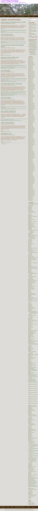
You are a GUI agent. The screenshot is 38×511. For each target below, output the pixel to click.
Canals (30, 241)
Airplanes (31, 205)
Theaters (30, 464)
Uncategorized (31, 479)
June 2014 (31, 185)
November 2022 (32, 86)
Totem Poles (31, 467)
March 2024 (31, 70)
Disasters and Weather (33, 262)
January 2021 (31, 104)
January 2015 (31, 178)
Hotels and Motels (32, 308)
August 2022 (31, 89)
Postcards (25, 67)
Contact (8, 16)
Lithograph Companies (33, 330)
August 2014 (31, 183)
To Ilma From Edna (6, 97)
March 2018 (31, 138)
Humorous (31, 310)
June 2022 (31, 91)
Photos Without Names (33, 370)
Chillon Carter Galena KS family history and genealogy (11, 65)
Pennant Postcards (32, 365)
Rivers (30, 411)
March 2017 (31, 150)
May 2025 (31, 60)
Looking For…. (29, 16)
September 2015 (32, 169)
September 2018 (32, 131)
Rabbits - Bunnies (6, 108)
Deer (30, 261)
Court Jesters (31, 256)
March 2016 (31, 163)
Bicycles (30, 218)
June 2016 (31, 160)
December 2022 (32, 85)
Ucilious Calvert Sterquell (7, 122)
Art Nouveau (31, 211)
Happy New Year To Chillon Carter (10, 57)
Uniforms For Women (32, 481)
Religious (31, 408)
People (12, 32)
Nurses (30, 356)
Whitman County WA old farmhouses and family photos (9, 93)
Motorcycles (31, 348)
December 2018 (32, 128)
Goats (30, 296)
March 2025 (31, 62)
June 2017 (31, 147)
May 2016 (31, 161)
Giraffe (30, 295)
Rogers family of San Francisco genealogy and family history (11, 106)
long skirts (2, 92)
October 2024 (31, 63)
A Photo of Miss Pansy (7, 34)
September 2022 (32, 88)
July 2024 (31, 66)
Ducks (30, 270)
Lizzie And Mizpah (5, 70)
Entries (31, 502)
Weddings (31, 491)
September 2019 (32, 121)
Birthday (30, 222)
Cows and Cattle (32, 258)
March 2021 (31, 102)
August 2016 (31, 158)
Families (5, 94)
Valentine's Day (32, 484)
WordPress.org (31, 504)
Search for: (30, 18)
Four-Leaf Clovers (32, 288)
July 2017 (31, 146)
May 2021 (31, 100)
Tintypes (30, 465)
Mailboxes (31, 335)
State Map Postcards (32, 430)
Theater (30, 463)
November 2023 (32, 74)
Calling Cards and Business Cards (9, 120)
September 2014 (32, 182)
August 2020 (31, 109)
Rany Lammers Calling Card (8, 111)
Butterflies (31, 234)
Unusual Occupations (33, 483)
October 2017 (31, 143)
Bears (30, 217)
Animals (5, 67)
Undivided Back (32, 480)
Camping (30, 240)
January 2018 (31, 140)
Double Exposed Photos (33, 268)
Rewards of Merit (32, 410)
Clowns (30, 254)
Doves (30, 269)
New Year (18, 67)
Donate (12, 16)
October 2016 (31, 156)
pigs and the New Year (12, 66)
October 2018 (31, 130)
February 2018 (31, 139)
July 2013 (31, 197)
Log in (30, 501)
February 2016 (31, 164)
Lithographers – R (32, 333)
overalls (5, 92)
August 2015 (31, 170)
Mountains (31, 349)
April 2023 (31, 82)
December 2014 (32, 179)
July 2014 (31, 184)
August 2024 (31, 65)
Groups (30, 299)
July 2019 (31, 123)
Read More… (3, 28)
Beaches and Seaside (33, 216)
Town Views (31, 468)
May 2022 (31, 92)
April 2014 (31, 187)
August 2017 (31, 145)
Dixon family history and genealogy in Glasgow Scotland (11, 78)
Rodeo (30, 412)
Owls (30, 359)
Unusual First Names (22, 32)
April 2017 (31, 149)
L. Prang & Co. (31, 319)
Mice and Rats (31, 338)
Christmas (31, 251)
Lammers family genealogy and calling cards (7, 119)
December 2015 (32, 166)
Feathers (30, 278)
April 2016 (31, 162)
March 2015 (31, 176)
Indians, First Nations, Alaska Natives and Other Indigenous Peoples (33, 312)
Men (30, 337)
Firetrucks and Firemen (33, 280)
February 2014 (31, 189)
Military (30, 339)
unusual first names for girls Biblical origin (15, 79)
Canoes (30, 242)
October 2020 (31, 107)
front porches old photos (22, 91)
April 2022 (31, 93)
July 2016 (31, 159)
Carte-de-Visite (31, 243)
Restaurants (31, 409)
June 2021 (31, 99)
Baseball (30, 215)
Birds (30, 220)
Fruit (30, 291)
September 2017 (32, 144)
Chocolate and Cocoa (33, 250)
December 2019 (32, 118)
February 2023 (31, 84)
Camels (30, 239)
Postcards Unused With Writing (20, 80)
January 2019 (31, 127)
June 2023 (31, 80)
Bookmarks (31, 224)
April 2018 (31, 137)
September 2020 (32, 108)
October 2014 (31, 181)
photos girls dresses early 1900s (16, 41)
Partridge (30, 364)
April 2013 (31, 200)
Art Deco (30, 210)
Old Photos (9, 32)
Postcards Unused (32, 375)
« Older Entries (3, 143)
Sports (30, 427)
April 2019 (31, 125)
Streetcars (31, 435)
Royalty (30, 413)
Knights (30, 318)
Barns (30, 214)
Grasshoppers (31, 297)
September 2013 (32, 195)
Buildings (31, 233)
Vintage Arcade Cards (33, 485)
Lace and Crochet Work (33, 320)
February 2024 (31, 71)
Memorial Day (31, 336)
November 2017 (32, 142)
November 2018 (32, 129)
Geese (30, 292)
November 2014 (32, 180)
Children (5, 32)
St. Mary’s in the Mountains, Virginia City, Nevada (33, 42)
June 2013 (31, 198)
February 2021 (31, 103)
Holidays (11, 67)
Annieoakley (13, 23)
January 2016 (31, 165)
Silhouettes (31, 423)
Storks (30, 433)
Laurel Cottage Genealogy (11, 509)
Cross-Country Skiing (32, 259)
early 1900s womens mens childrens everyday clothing (11, 91)
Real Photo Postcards (4, 81)
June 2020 (31, 111)
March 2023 (31, 83)
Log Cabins (31, 334)
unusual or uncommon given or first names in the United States (15, 30)
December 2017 (32, 141)
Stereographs (31, 432)
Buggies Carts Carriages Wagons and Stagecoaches (33, 231)
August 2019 (31, 122)
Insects (30, 314)
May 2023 (31, 81)
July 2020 (31, 110)
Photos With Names (16, 32)
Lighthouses (31, 327)
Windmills (31, 492)
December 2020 (32, 105)
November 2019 (32, 119)
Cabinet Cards (31, 236)
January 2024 (31, 72)
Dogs (30, 263)
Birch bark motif (32, 219)
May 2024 (31, 68)
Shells (30, 422)
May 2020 (31, 112)
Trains (30, 472)
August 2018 (31, 132)
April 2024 (31, 69)
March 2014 (31, 188)
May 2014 (31, 186)
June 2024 (31, 67)
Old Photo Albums (32, 357)
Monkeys (30, 346)
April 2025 (31, 61)
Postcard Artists (32, 372)
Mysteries (31, 353)
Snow (6, 68)
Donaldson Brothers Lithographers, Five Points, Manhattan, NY (33, 53)
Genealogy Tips (32, 293)
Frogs (30, 290)
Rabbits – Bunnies (32, 405)
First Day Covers (32, 281)
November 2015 (32, 167)
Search (33, 16)
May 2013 (31, 199)
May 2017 (31, 148)
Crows (30, 260)
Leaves (30, 326)
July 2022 (31, 90)
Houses (8, 94)
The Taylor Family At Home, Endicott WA (11, 84)
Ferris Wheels (31, 279)
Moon (30, 347)
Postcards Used (3, 68)
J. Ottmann (31, 317)
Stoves (30, 434)
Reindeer (30, 407)
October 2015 (31, 168)
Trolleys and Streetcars (33, 474)
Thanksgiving (31, 441)
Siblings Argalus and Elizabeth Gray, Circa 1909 (13, 22)
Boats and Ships (32, 223)
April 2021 (31, 101)
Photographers (31, 368)
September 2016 (32, 157)
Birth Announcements (32, 221)
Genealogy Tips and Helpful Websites (20, 16)
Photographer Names (32, 367)
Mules (30, 350)
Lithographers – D (32, 331)
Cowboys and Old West (33, 257)
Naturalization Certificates (33, 354)
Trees (30, 473)
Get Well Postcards (32, 294)
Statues (30, 431)
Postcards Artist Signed (33, 374)
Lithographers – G (32, 332)
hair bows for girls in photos (7, 41)
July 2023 (31, 79)
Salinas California (32, 414)
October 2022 (31, 87)
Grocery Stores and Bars (33, 298)
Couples (30, 255)
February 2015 (31, 177)
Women (15, 81)
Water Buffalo (31, 488)
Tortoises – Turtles (32, 466)
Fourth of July (31, 289)
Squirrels (30, 428)
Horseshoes (14, 67)
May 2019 (31, 124)
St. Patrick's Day (32, 429)
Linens (30, 328)
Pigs (22, 67)
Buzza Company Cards (33, 235)
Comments (32, 503)
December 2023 (32, 73)
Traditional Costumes (32, 471)
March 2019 (31, 126)
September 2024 (32, 64)
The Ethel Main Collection (33, 450)
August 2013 (31, 196)
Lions (30, 329)
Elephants (31, 272)
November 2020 (32, 106)
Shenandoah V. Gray (6, 133)
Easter (30, 271)
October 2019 (31, 120)
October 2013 (31, 194)
